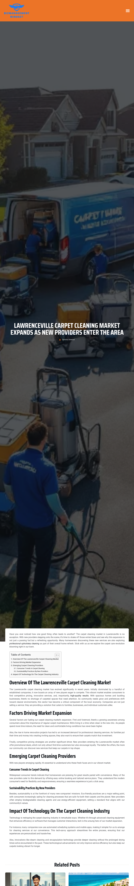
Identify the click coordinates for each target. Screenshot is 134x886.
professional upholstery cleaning (24, 643)
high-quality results (79, 695)
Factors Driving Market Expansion (27, 662)
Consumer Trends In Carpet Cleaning (30, 668)
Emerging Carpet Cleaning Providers (28, 665)
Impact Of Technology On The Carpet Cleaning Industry (35, 674)
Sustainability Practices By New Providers (32, 671)
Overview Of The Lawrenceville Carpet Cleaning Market (36, 659)
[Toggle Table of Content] (56, 655)
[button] (128, 10)
